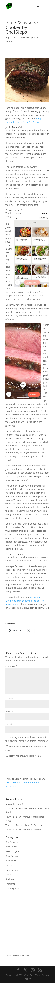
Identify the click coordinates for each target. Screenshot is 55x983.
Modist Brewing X (14, 804)
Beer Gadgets (28, 37)
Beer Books (11, 846)
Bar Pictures (12, 842)
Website (10, 724)
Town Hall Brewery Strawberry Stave (24, 829)
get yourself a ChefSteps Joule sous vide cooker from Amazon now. (25, 601)
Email (9, 711)
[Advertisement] (27, 922)
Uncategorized (13, 888)
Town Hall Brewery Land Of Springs (24, 825)
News (8, 874)
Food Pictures (12, 869)
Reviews (10, 879)
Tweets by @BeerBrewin (18, 955)
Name (9, 698)
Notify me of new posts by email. (26, 755)
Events (9, 865)
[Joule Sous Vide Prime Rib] (28, 101)
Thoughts (10, 883)
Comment (11, 666)
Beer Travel (11, 860)
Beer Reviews (12, 856)
